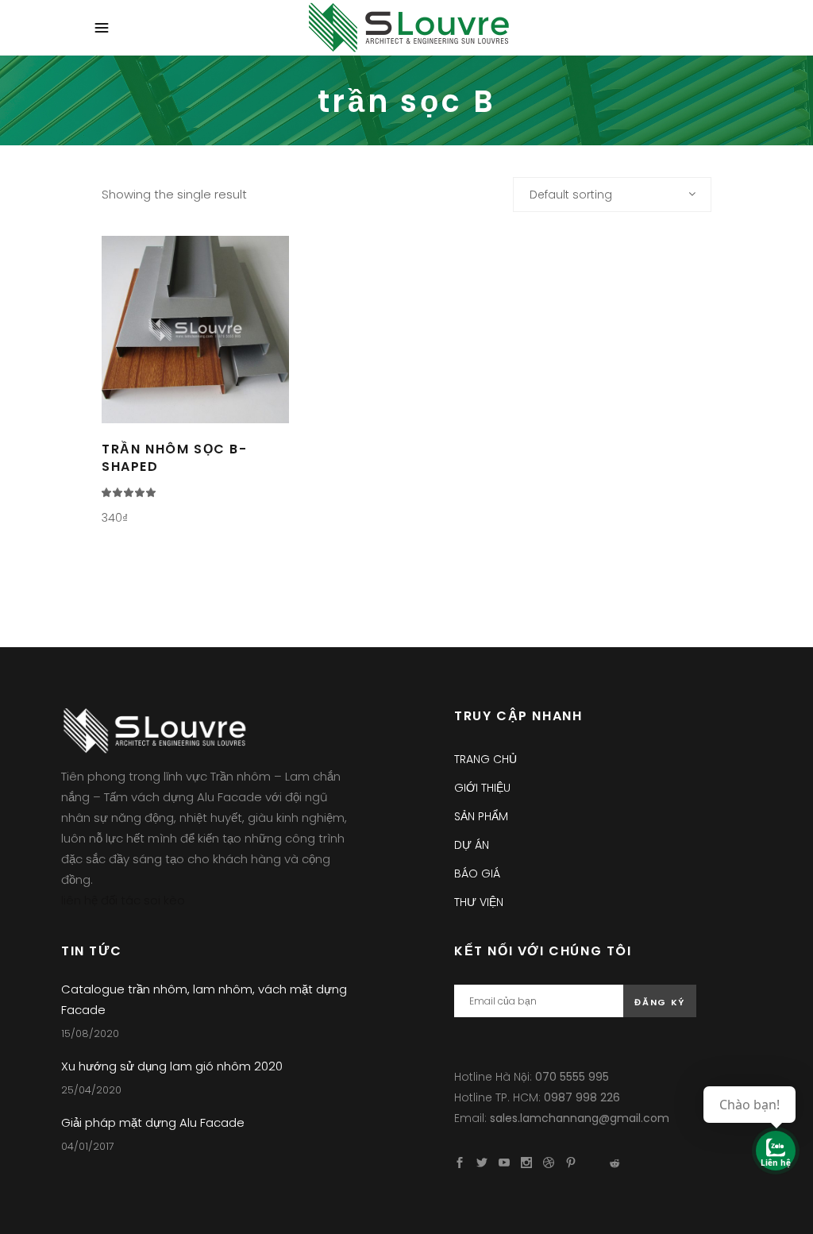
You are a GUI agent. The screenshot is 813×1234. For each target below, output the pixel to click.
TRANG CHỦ (485, 759)
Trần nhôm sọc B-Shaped (175, 458)
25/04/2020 (91, 1089)
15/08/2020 (90, 1033)
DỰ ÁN (471, 845)
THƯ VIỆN (478, 902)
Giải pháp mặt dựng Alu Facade (153, 1122)
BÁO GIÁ (477, 873)
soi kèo (164, 900)
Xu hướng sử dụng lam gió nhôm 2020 (172, 1066)
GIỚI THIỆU (482, 788)
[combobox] (612, 194)
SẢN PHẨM (481, 816)
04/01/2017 (87, 1146)
